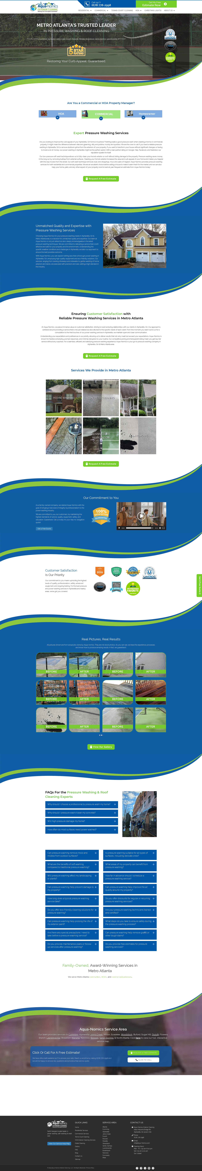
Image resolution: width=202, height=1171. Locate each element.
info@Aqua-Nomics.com (142, 1143)
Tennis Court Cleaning (82, 1137)
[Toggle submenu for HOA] (141, 10)
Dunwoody (106, 1155)
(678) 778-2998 (102, 1058)
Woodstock (126, 1034)
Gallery (77, 1146)
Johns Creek (61, 39)
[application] (141, 516)
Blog (76, 1153)
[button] (141, 516)
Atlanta (105, 1127)
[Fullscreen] (163, 528)
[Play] (119, 528)
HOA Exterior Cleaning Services (85, 1140)
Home (77, 1127)
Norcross (105, 1153)
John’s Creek (96, 1034)
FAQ (76, 1150)
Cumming (43, 39)
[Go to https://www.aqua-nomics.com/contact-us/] (152, 4)
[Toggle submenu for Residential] (91, 10)
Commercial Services (82, 1134)
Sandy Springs (100, 39)
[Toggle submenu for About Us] (174, 10)
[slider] (139, 528)
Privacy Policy (90, 1168)
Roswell (75, 39)
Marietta (82, 39)
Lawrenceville (112, 39)
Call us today (59, 520)
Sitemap (77, 1159)
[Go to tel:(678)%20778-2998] (110, 4)
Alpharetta (106, 1132)
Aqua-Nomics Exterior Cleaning (144, 1127)
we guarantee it (120, 648)
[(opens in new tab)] (76, 50)
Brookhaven (106, 1150)
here (138, 1038)
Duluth (68, 39)
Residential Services (81, 1130)
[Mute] (160, 528)
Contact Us (78, 1156)
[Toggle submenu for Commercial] (107, 10)
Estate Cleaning (80, 1143)
